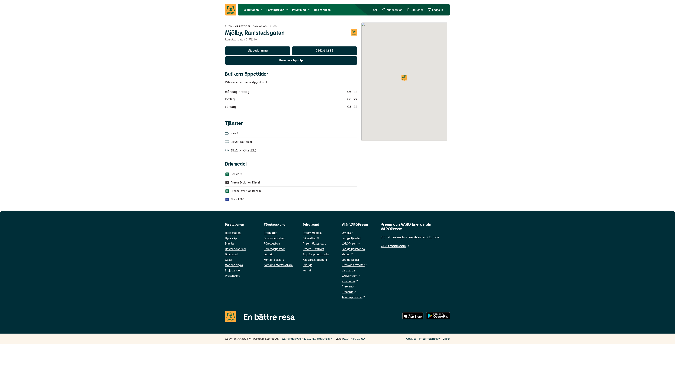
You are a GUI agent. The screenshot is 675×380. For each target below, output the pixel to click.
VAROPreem (349, 275)
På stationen (234, 224)
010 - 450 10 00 (354, 338)
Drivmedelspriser (235, 249)
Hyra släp (231, 238)
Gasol (228, 259)
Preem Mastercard (314, 243)
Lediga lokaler (350, 259)
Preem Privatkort (313, 249)
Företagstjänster (274, 249)
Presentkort (232, 275)
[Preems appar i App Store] (412, 316)
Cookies (411, 338)
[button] (404, 78)
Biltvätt (229, 243)
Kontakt (269, 254)
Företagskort (272, 243)
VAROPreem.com (393, 246)
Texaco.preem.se (352, 297)
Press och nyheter (353, 265)
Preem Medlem (312, 232)
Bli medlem (309, 238)
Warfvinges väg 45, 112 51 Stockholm (306, 338)
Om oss (346, 232)
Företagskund (274, 224)
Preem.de (347, 291)
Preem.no (347, 286)
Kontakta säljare (274, 259)
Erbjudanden (233, 270)
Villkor (446, 338)
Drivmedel (231, 254)
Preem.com (348, 281)
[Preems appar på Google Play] (438, 316)
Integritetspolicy (429, 338)
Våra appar (349, 270)
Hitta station (233, 232)
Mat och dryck (234, 265)
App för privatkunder (316, 254)
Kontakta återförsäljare (278, 265)
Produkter (270, 232)
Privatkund (311, 224)
